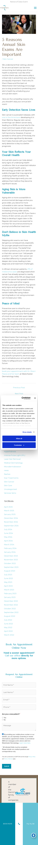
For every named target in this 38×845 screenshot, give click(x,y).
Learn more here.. (25, 743)
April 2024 (8, 541)
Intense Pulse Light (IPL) (14, 455)
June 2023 (8, 578)
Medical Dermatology (13, 463)
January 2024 (10, 552)
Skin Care (8, 485)
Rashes (7, 474)
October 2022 (10, 609)
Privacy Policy (31, 756)
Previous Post (19, 388)
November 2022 (11, 605)
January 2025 (10, 514)
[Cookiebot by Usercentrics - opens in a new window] (22, 398)
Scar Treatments (11, 478)
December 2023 (11, 556)
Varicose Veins (10, 493)
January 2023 (10, 597)
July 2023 (8, 575)
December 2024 (11, 518)
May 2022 (8, 627)
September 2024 (11, 526)
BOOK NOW (7, 824)
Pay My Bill (30, 824)
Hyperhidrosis (10, 451)
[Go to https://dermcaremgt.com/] (19, 791)
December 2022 (11, 601)
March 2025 (9, 511)
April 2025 (8, 507)
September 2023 (11, 567)
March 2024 (9, 545)
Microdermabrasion (12, 467)
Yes (5, 718)
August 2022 (9, 616)
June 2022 (8, 624)
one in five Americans (11, 117)
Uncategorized (10, 489)
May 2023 (8, 582)
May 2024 (8, 537)
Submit (6, 766)
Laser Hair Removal (12, 459)
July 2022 (8, 620)
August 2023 (9, 571)
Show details (27, 432)
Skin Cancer (8, 59)
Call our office (12, 655)
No (5, 720)
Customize (18, 445)
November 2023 (11, 560)
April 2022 (8, 631)
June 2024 (8, 533)
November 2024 (11, 522)
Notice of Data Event (19, 2)
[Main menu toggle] (35, 8)
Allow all (19, 438)
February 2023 (10, 593)
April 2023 (8, 586)
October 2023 (10, 563)
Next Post (19, 394)
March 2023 (9, 590)
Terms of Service (8, 759)
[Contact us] (19, 824)
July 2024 (8, 529)
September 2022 (11, 612)
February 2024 (10, 548)
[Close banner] (35, 398)
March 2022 (9, 635)
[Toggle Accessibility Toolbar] (33, 835)
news (6, 470)
